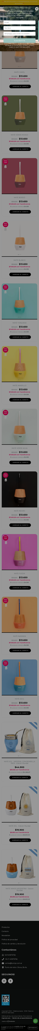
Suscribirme (19, 40)
